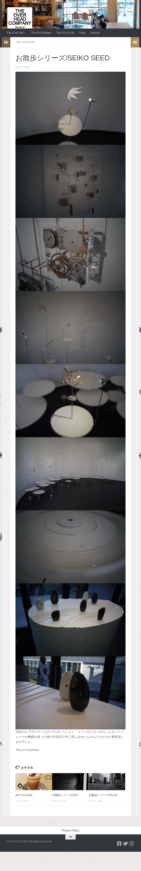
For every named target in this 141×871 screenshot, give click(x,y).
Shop (82, 32)
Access (94, 32)
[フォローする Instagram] (131, 843)
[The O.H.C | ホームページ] (20, 20)
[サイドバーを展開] (6, 42)
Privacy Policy (70, 830)
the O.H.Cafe (23, 795)
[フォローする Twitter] (125, 843)
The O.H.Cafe (15, 32)
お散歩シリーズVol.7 (65, 795)
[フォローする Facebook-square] (119, 843)
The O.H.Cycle (65, 32)
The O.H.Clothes (41, 32)
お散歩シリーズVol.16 (103, 795)
